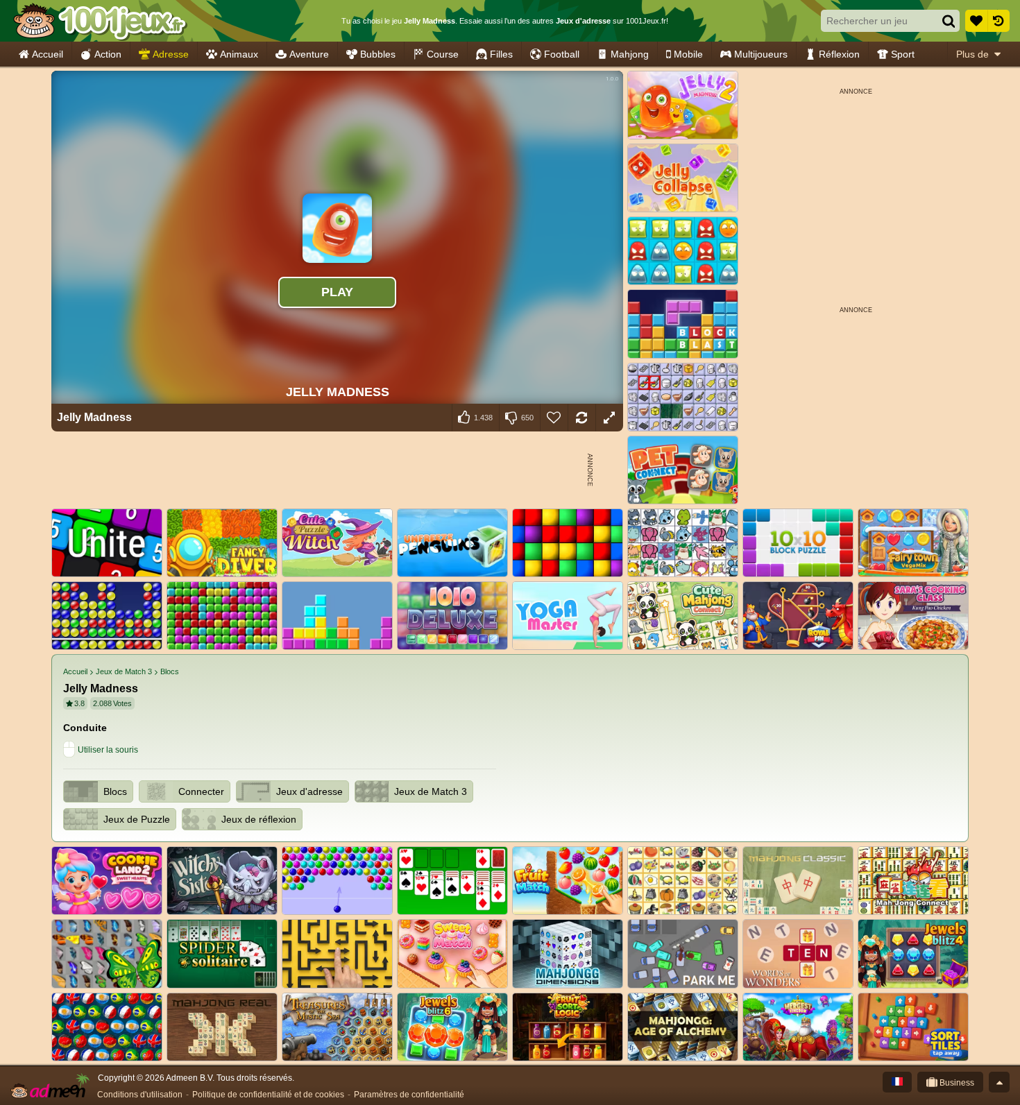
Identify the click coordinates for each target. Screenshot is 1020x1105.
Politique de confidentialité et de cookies (268, 1094)
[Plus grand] (609, 417)
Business (955, 1083)
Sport (903, 54)
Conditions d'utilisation (139, 1094)
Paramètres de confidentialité (409, 1094)
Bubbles (378, 54)
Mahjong (630, 54)
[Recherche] (948, 21)
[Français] (897, 1082)
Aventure (309, 54)
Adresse (171, 54)
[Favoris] (976, 21)
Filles (501, 54)
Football (561, 54)
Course (443, 54)
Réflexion (839, 54)
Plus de (972, 54)
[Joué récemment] (998, 21)
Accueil (47, 54)
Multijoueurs (761, 54)
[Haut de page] (999, 1082)
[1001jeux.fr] (99, 21)
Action (107, 54)
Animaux (239, 54)
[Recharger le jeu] (581, 417)
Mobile (688, 54)
